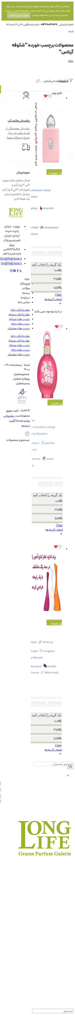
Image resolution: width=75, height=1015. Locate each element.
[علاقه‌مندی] (47, 98)
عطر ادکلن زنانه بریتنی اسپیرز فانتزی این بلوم (37, 478)
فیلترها (64, 81)
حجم (58, 260)
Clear (58, 295)
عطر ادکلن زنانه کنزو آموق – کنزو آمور (41, 698)
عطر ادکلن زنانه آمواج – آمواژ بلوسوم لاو (38, 247)
